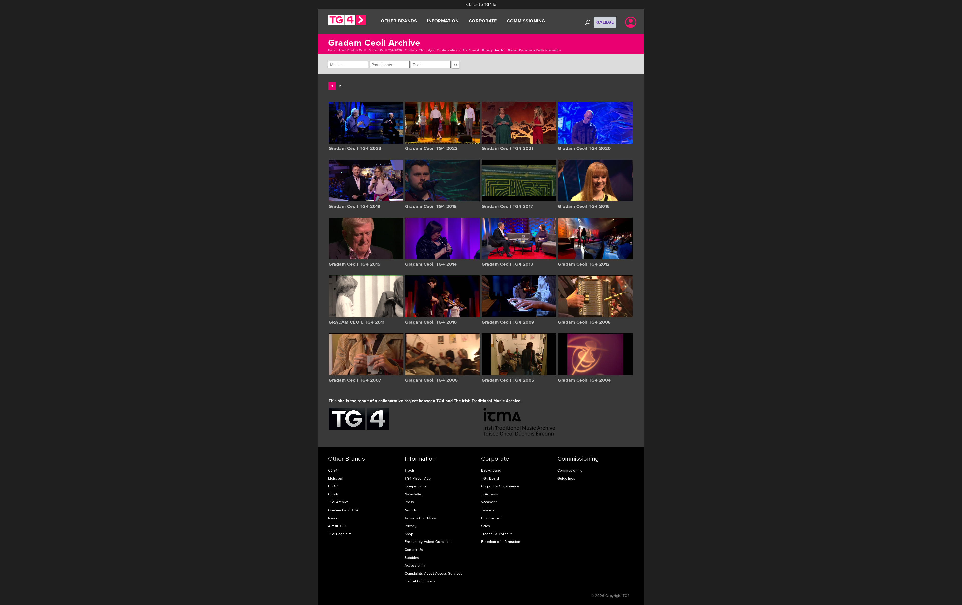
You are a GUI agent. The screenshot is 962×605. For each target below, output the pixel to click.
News (332, 518)
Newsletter (414, 494)
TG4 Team (489, 494)
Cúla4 (333, 470)
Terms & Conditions (421, 518)
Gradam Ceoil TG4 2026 (385, 50)
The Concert (471, 50)
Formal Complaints (420, 581)
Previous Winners (448, 50)
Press (409, 502)
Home (332, 50)
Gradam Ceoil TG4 (343, 510)
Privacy (411, 525)
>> (456, 64)
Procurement (492, 518)
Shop (409, 533)
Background (491, 470)
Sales (485, 525)
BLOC (333, 486)
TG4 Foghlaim (339, 533)
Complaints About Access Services (433, 573)
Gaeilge (605, 22)
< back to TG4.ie (481, 4)
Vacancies (489, 502)
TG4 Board (490, 478)
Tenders (488, 510)
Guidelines (566, 478)
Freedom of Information (500, 541)
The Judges (426, 50)
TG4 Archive (338, 502)
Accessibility (415, 565)
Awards (411, 510)
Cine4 (333, 494)
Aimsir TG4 (337, 525)
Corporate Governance (500, 486)
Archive (500, 50)
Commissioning (570, 470)
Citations (411, 50)
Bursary (487, 50)
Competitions (415, 486)
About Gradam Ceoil (352, 50)
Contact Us (414, 549)
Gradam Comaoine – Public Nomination (534, 50)
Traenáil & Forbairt (496, 533)
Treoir (409, 470)
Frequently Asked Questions (428, 541)
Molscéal (335, 478)
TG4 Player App (418, 478)
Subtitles (412, 557)
